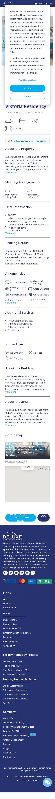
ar (51, 3)
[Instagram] (33, 573)
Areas (6, 613)
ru (40, 3)
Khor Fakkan (9, 607)
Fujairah (7, 603)
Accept (27, 88)
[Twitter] (11, 573)
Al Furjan (18, 112)
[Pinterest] (27, 573)
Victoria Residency (34, 112)
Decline (27, 96)
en (45, 3)
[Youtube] (16, 573)
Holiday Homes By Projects (20, 654)
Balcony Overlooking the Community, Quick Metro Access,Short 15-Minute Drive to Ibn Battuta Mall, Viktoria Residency (24, 449)
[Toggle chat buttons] (47, 782)
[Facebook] (5, 573)
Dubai (8, 112)
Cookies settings (27, 80)
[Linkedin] (22, 573)
